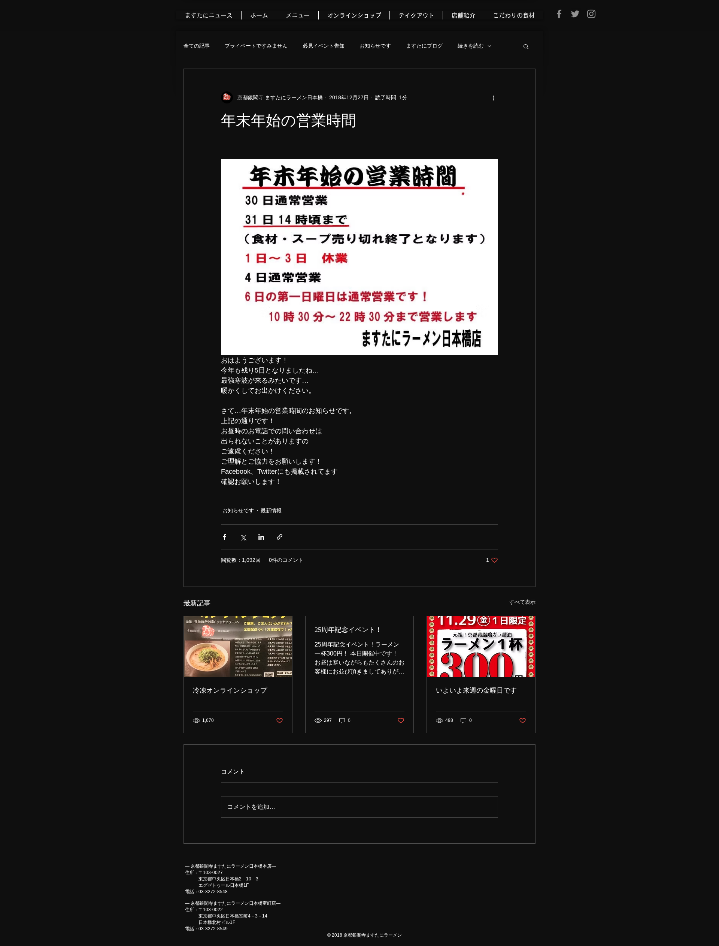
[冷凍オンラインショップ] (238, 646)
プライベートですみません (256, 46)
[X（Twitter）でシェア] (242, 536)
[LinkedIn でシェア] (261, 536)
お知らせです (375, 46)
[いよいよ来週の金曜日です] (481, 646)
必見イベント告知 (324, 46)
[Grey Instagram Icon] (591, 13)
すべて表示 (522, 602)
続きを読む (471, 46)
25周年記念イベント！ (348, 629)
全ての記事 (196, 46)
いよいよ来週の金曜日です (476, 690)
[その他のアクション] (493, 97)
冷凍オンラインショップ (230, 690)
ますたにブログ (424, 46)
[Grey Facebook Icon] (559, 13)
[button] (526, 46)
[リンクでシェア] (279, 536)
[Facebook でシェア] (224, 536)
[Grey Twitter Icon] (575, 13)
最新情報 (271, 510)
